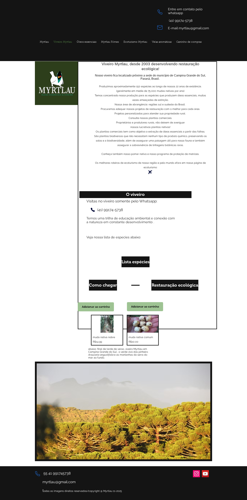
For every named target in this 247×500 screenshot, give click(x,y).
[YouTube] (205, 473)
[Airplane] (150, 172)
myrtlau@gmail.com (59, 482)
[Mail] (160, 27)
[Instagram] (196, 473)
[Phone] (160, 12)
